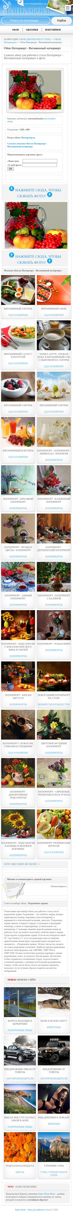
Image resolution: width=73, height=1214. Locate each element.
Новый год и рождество (54, 704)
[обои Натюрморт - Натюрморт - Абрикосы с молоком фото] (54, 432)
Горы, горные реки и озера (54, 1174)
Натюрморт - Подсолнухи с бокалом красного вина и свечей (18, 646)
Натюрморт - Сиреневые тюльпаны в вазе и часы (54, 793)
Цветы (20, 1172)
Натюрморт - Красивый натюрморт (18, 500)
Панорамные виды (20, 1030)
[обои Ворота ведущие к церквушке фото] (20, 1002)
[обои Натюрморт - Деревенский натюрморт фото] (54, 528)
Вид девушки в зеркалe (53, 1117)
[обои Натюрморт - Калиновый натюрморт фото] (54, 480)
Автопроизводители (20, 1078)
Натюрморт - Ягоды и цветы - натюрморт (18, 549)
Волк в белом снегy (54, 1020)
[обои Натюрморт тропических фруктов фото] (54, 824)
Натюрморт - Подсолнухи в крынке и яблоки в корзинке (18, 846)
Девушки (54, 1123)
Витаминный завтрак (18, 308)
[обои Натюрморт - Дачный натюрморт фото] (18, 577)
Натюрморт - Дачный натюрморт (18, 597)
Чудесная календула (20, 1165)
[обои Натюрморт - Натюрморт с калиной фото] (54, 577)
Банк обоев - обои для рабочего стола (33, 1209)
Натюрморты (28, 137)
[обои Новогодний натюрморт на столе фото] (54, 676)
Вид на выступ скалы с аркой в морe (20, 1119)
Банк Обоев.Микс (46, 1194)
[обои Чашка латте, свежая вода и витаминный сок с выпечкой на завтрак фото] (54, 335)
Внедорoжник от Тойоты (54, 1071)
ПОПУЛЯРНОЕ (53, 30)
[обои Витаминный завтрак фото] (18, 290)
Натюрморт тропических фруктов (54, 844)
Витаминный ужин (53, 308)
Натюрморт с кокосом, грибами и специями (18, 745)
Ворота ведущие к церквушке (20, 1022)
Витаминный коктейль (18, 450)
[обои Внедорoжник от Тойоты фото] (54, 1050)
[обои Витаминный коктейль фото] (18, 432)
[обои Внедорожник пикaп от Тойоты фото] (20, 1050)
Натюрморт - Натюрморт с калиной (54, 597)
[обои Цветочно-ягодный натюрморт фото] (54, 725)
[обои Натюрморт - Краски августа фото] (18, 676)
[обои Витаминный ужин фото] (54, 290)
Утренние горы (54, 1165)
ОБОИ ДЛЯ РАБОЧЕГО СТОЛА (35, 39)
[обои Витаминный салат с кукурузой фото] (18, 335)
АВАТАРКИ (32, 30)
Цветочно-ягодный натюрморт (54, 745)
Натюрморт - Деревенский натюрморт (54, 549)
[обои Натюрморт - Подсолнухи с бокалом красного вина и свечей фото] (18, 625)
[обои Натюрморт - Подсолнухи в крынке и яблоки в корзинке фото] (18, 824)
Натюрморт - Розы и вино (53, 643)
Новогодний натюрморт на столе (54, 696)
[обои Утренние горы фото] (54, 1147)
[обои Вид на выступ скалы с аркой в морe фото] (20, 1099)
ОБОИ (15, 30)
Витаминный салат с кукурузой (18, 355)
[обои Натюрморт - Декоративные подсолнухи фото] (18, 773)
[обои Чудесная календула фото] (20, 1147)
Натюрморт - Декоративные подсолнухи (18, 794)
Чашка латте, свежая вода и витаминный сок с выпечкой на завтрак (54, 357)
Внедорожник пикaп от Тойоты (20, 1071)
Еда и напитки (18, 315)
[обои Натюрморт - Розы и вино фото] (54, 625)
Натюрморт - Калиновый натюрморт (54, 500)
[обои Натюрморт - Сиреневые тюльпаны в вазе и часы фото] (54, 773)
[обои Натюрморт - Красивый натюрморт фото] (18, 480)
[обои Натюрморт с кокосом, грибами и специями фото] (18, 725)
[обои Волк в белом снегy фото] (54, 1002)
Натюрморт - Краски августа (18, 696)
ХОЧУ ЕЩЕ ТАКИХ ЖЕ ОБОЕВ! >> (22, 864)
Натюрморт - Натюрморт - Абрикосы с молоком (54, 452)
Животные (54, 1027)
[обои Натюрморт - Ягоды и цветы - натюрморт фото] (18, 528)
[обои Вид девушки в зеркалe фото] (54, 1099)
